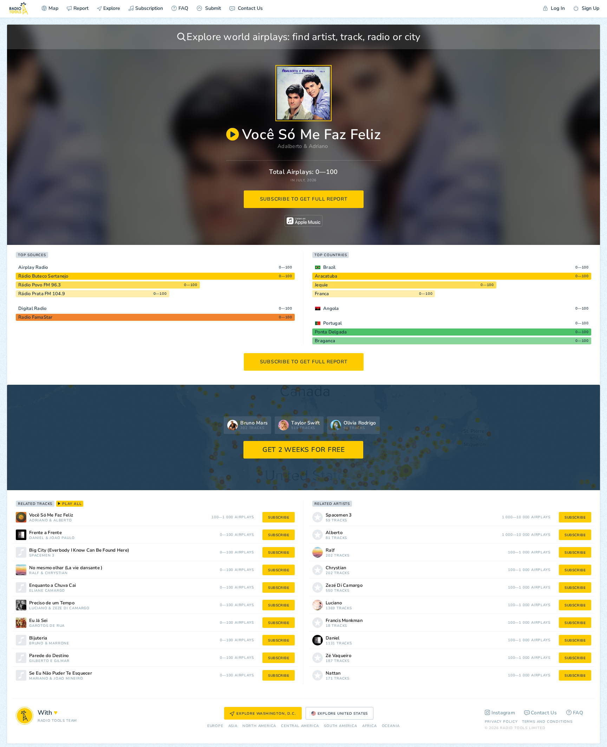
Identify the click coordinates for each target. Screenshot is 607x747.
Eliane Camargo (47, 591)
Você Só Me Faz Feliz (51, 515)
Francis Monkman (344, 621)
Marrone (59, 643)
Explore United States (343, 713)
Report (81, 8)
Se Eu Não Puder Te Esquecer (60, 673)
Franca (322, 294)
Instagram (503, 712)
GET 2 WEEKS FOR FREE (303, 449)
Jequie (321, 285)
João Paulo (62, 538)
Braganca (325, 341)
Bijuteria (38, 638)
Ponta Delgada (331, 332)
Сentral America (300, 726)
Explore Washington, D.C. (266, 713)
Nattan (333, 673)
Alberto (62, 520)
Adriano (318, 146)
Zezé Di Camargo (71, 608)
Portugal (332, 323)
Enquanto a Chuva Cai (52, 585)
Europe (215, 726)
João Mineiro (68, 679)
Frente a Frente (45, 533)
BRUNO (36, 643)
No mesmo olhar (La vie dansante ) (65, 568)
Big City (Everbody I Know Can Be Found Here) (79, 550)
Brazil (329, 267)
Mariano (38, 679)
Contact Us (249, 8)
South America (340, 726)
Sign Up (589, 8)
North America (259, 726)
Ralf (34, 573)
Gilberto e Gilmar (49, 661)
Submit (212, 8)
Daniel (36, 538)
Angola (331, 308)
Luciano (38, 608)
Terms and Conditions (547, 721)
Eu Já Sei (38, 621)
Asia (232, 726)
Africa (369, 726)
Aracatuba (326, 276)
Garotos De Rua (47, 626)
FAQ (183, 8)
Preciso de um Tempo (51, 603)
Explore (111, 8)
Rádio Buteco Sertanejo (43, 276)
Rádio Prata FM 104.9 (41, 294)
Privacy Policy (501, 721)
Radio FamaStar (35, 317)
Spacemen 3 (41, 556)
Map (53, 8)
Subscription (149, 8)
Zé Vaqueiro (338, 656)
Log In (557, 8)
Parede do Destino (48, 656)
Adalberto (290, 146)
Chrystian (56, 573)
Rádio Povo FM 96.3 (39, 285)
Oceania (391, 726)
